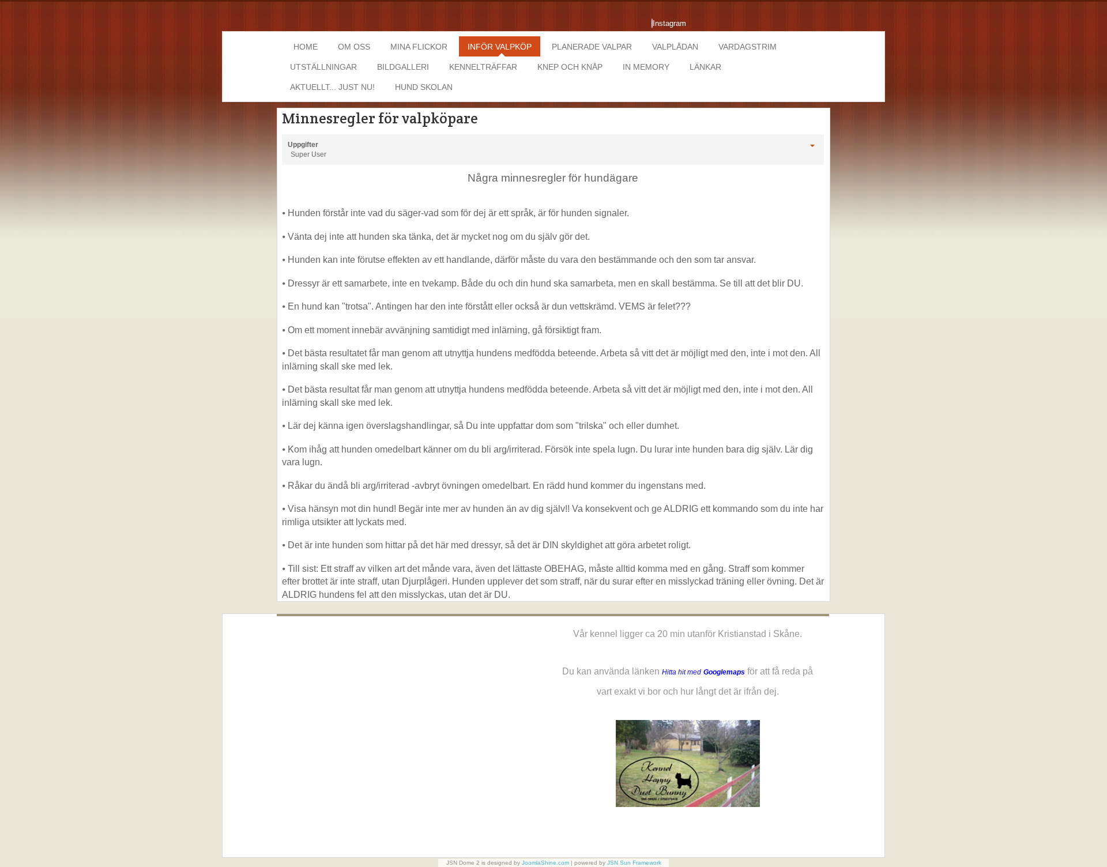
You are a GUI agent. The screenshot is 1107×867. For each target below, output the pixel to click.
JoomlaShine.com (545, 863)
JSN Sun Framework (634, 863)
